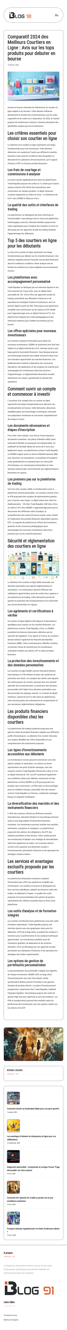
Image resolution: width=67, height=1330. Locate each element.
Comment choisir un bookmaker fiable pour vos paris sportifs (33, 1108)
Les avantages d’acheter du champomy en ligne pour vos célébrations (31, 1138)
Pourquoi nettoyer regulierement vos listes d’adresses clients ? (33, 1230)
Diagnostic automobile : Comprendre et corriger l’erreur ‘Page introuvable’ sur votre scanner (33, 1168)
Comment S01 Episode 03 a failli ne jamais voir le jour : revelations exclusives (30, 1199)
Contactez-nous (10, 1315)
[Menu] (56, 15)
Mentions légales (11, 1319)
